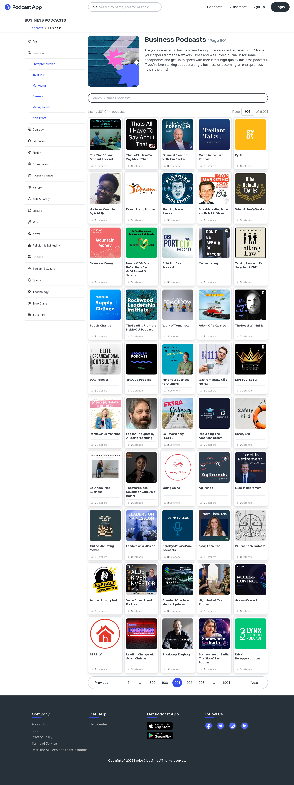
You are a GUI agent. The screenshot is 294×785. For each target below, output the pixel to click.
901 (177, 683)
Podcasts (214, 7)
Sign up (259, 7)
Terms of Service (44, 743)
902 (189, 683)
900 (165, 683)
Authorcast (237, 7)
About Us (39, 724)
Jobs (35, 730)
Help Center (98, 724)
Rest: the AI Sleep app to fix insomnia (60, 750)
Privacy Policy (42, 737)
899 (153, 683)
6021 (226, 683)
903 (201, 683)
